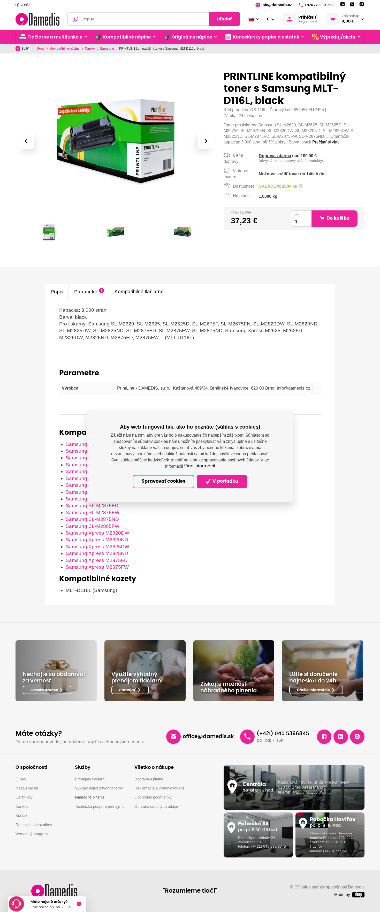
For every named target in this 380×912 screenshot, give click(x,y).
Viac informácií (199, 466)
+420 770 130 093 (319, 5)
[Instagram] (361, 4)
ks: (297, 215)
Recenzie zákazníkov (34, 825)
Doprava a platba (148, 779)
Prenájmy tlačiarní (90, 779)
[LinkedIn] (352, 4)
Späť (25, 48)
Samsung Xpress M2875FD (97, 560)
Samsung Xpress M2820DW (97, 533)
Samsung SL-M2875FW (92, 512)
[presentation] (25, 141)
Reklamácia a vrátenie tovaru (159, 788)
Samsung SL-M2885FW (92, 526)
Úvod (41, 48)
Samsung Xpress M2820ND (97, 539)
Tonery (90, 48)
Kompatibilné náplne (65, 48)
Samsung (107, 48)
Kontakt (22, 815)
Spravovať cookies (163, 481)
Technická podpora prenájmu (99, 806)
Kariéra (22, 806)
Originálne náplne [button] (192, 37)
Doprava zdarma (275, 156)
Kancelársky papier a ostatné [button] (266, 37)
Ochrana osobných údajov (156, 806)
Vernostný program (32, 834)
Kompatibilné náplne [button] (127, 37)
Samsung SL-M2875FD (92, 505)
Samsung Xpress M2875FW (97, 567)
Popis (57, 291)
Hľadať (224, 19)
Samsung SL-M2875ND (92, 519)
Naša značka (27, 788)
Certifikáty (24, 797)
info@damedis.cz (277, 5)
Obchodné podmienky (153, 797)
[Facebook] (342, 4)
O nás (25, 5)
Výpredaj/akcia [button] (337, 37)
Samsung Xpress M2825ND (97, 553)
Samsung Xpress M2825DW (97, 546)
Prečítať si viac (325, 142)
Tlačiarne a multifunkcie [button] (55, 37)
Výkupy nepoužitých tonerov (99, 788)
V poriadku (224, 481)
